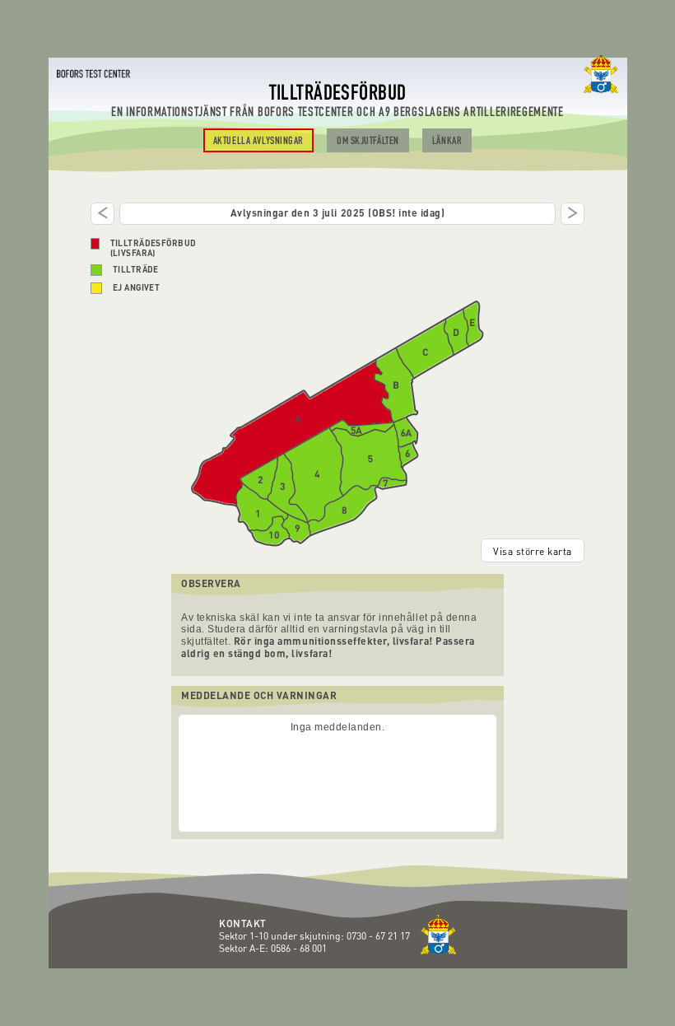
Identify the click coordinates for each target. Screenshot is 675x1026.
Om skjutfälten (368, 142)
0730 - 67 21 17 (379, 936)
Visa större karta (532, 551)
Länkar (447, 142)
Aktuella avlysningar (258, 142)
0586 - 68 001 (299, 948)
